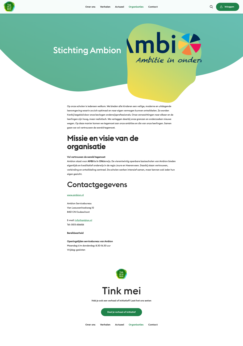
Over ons (90, 6)
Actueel (119, 6)
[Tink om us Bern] (9, 6)
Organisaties (136, 6)
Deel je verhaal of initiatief (121, 312)
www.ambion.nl (75, 195)
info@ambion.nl (83, 220)
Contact (153, 6)
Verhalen (105, 6)
